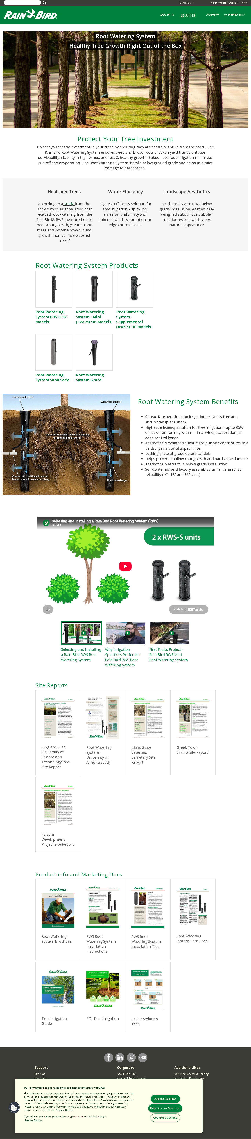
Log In (244, 2)
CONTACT (212, 15)
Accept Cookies (165, 1099)
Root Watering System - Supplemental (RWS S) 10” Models (133, 319)
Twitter (131, 1058)
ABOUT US (165, 16)
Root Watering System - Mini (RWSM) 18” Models (93, 316)
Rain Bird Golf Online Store (190, 1078)
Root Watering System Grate (90, 377)
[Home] (34, 14)
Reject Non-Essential (165, 1108)
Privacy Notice (38, 1087)
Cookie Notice (33, 1120)
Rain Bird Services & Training (191, 1074)
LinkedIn (120, 1057)
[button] (14, 1107)
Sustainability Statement (131, 1078)
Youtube (142, 1057)
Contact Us (41, 1078)
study (69, 203)
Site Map (40, 1074)
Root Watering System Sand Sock (52, 377)
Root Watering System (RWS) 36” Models (51, 316)
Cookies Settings (165, 1118)
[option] (81, 642)
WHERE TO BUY (234, 15)
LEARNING (185, 16)
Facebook (108, 1057)
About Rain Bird (126, 1074)
